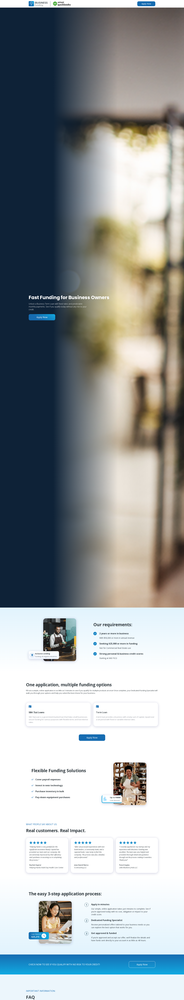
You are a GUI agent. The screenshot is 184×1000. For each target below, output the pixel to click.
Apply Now (146, 3)
